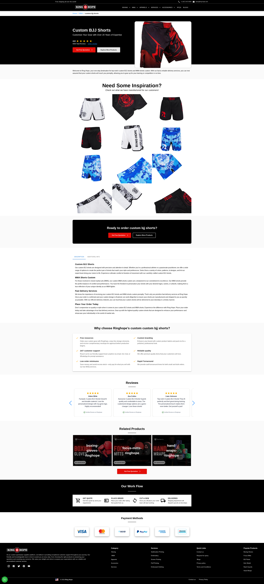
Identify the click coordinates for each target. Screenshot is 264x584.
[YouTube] (29, 566)
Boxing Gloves (248, 552)
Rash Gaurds (248, 567)
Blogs (185, 7)
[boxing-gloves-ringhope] (92, 465)
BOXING (125, 7)
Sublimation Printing (157, 552)
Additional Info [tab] (93, 257)
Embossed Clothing (157, 567)
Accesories (114, 563)
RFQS (179, 7)
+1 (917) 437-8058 (186, 1)
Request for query (202, 555)
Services (114, 567)
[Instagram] (9, 566)
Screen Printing (156, 559)
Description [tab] (79, 257)
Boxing (113, 552)
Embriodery (155, 555)
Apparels (114, 559)
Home (75, 13)
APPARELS (143, 7)
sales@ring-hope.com (202, 1)
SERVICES (154, 7)
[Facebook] (14, 566)
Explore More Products (109, 50)
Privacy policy (201, 563)
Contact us (200, 552)
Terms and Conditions (204, 567)
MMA (133, 7)
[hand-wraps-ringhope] (171, 465)
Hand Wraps (248, 570)
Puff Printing (155, 563)
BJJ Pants (247, 559)
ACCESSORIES (167, 7)
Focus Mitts (247, 555)
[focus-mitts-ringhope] (132, 465)
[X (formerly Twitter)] (19, 566)
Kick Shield (247, 563)
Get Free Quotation (83, 50)
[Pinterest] (24, 566)
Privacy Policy (203, 579)
